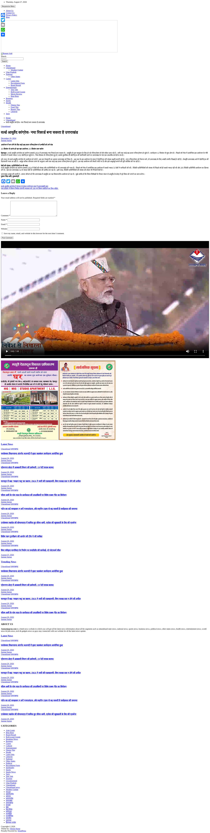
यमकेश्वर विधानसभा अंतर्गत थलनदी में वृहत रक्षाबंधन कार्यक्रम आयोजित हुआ (32, 453)
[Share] (2, 34)
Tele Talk (14, 90)
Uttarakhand (10, 68)
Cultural (9, 746)
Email (4, 224)
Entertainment (11, 87)
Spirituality (10, 768)
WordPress (22, 831)
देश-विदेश (9, 809)
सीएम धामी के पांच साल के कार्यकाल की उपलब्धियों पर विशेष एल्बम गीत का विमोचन (33, 495)
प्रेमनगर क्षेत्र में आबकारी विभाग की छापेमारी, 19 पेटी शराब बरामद (27, 467)
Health (8, 103)
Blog (8, 17)
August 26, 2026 (7, 458)
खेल (7, 807)
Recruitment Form (18, 83)
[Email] (2, 24)
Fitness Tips (15, 105)
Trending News (8, 561)
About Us (9, 11)
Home (8, 66)
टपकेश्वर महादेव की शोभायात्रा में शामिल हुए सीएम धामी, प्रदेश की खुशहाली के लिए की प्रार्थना (38, 522)
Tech (8, 114)
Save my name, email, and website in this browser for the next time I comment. (34, 233)
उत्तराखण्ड (14, 449)
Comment (5, 216)
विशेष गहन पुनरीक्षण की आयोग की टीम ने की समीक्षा (21, 536)
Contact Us (10, 13)
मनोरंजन (9, 811)
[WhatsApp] (2, 29)
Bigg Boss (15, 96)
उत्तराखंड (9, 800)
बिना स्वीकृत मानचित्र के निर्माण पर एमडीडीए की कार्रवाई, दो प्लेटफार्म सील (31, 550)
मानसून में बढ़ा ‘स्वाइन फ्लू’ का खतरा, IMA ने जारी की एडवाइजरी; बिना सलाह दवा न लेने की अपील (41, 481)
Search (3, 56)
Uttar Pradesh (11, 72)
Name (4, 220)
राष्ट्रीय (8, 818)
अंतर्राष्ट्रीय (10, 794)
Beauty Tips (15, 109)
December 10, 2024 (8, 138)
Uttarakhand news (13, 787)
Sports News (11, 772)
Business (9, 98)
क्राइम (8, 805)
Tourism (9, 779)
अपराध (8, 796)
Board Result (16, 85)
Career (8, 79)
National (9, 74)
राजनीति (9, 814)
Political (9, 763)
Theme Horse (15, 829)
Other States (15, 77)
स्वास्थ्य (8, 820)
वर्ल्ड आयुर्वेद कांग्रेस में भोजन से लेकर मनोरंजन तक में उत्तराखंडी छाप (24, 186)
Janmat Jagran (6, 140)
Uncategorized (11, 781)
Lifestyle (14, 112)
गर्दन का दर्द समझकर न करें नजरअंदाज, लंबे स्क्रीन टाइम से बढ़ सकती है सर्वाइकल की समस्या (39, 508)
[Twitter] (2, 20)
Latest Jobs (15, 81)
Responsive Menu (8, 6)
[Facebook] (2, 15)
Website (4, 229)
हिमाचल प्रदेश (11, 822)
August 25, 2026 (7, 555)
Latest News (7, 444)
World (8, 792)
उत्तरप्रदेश (9, 798)
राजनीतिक (9, 816)
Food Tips (14, 107)
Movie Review (16, 94)
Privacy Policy (11, 15)
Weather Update (17, 70)
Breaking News (12, 739)
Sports (8, 101)
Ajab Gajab (10, 730)
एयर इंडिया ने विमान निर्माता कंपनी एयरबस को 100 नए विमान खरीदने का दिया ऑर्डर (29, 188)
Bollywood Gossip (18, 92)
